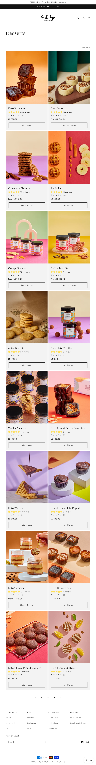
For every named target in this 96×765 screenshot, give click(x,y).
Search (8, 718)
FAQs (29, 728)
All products (53, 718)
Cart (7, 728)
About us (30, 718)
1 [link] (35, 697)
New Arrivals (53, 728)
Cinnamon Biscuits (19, 188)
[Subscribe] (45, 742)
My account (10, 723)
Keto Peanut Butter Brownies (68, 428)
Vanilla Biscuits (17, 428)
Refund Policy (75, 718)
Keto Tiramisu (16, 587)
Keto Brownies (16, 108)
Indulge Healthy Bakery (44, 762)
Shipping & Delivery (78, 723)
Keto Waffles (15, 508)
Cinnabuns (57, 108)
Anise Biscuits (16, 348)
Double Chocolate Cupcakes (67, 508)
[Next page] (60, 697)
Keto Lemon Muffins (63, 667)
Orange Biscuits (17, 268)
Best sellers (53, 723)
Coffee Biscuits (59, 268)
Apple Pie (56, 188)
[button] (7, 18)
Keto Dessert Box (61, 587)
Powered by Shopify (58, 762)
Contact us (31, 723)
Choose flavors (69, 125)
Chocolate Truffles (61, 348)
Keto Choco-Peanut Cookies (24, 667)
